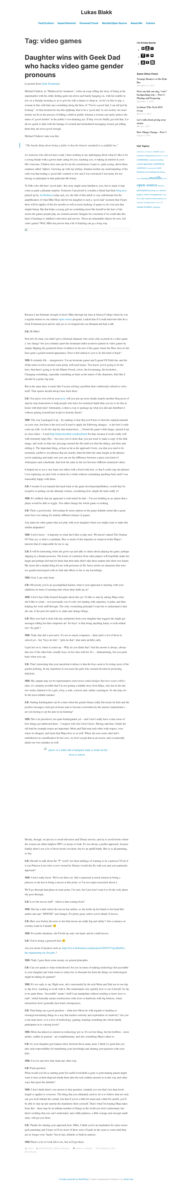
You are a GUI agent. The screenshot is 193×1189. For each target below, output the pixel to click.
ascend (156, 151)
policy (158, 191)
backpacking (149, 155)
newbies (164, 179)
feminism (141, 171)
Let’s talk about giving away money (151, 121)
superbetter (140, 203)
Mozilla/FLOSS (45, 1148)
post (62, 398)
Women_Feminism (62, 1148)
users (158, 203)
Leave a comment (84, 1148)
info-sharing (161, 172)
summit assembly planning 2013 (156, 198)
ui (155, 203)
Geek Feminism (50, 83)
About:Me (136, 23)
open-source (147, 184)
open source (66, 319)
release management (152, 194)
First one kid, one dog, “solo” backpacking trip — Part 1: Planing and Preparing (152, 95)
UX (162, 203)
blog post (121, 190)
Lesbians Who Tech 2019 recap (150, 108)
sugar (142, 198)
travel (153, 202)
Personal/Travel (89, 23)
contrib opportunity (144, 163)
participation (142, 190)
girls (146, 172)
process (163, 190)
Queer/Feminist (67, 23)
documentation (151, 168)
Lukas (30, 1148)
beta (161, 156)
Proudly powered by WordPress (73, 1179)
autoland (161, 152)
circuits (165, 156)
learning (145, 178)
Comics (150, 23)
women (140, 206)
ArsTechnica (46, 195)
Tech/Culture (46, 23)
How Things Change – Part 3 (151, 132)
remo (138, 198)
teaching (147, 202)
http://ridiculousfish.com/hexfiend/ (68, 434)
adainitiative (140, 152)
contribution (158, 163)
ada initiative (149, 152)
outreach (161, 185)
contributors (142, 167)
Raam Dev (128, 1179)
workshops (156, 207)
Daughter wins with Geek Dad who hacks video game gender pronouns (74, 66)
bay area (157, 155)
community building (156, 159)
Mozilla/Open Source (114, 23)
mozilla (155, 177)
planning (152, 190)
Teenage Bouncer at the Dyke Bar (152, 80)
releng (164, 195)
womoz (148, 206)
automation (140, 155)
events (159, 168)
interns (139, 179)
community (142, 159)
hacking (152, 171)
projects (140, 194)
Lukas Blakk (96, 12)
